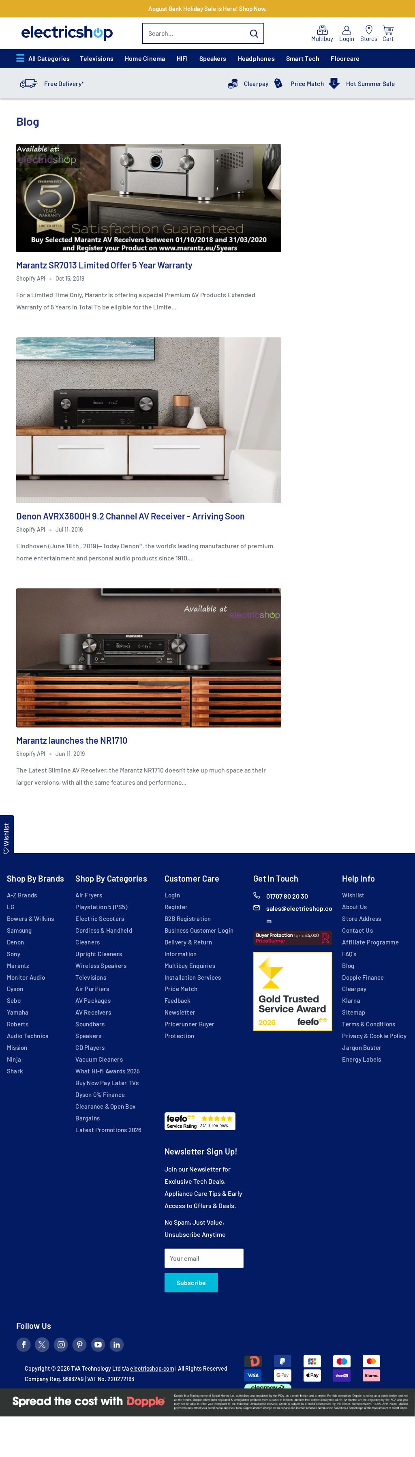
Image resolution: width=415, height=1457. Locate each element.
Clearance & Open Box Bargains (105, 1112)
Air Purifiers (92, 988)
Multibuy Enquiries (190, 965)
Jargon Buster (361, 1047)
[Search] (254, 33)
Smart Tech (302, 58)
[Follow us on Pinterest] (79, 1346)
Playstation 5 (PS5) (101, 906)
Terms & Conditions (368, 1024)
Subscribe (191, 1282)
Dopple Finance (363, 977)
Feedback (178, 1000)
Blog (348, 965)
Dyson (15, 988)
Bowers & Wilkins (30, 918)
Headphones (256, 58)
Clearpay (256, 83)
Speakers (213, 58)
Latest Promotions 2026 (108, 1129)
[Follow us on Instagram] (60, 1346)
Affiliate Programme (370, 942)
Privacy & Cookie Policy (374, 1035)
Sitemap (353, 1012)
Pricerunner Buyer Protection (190, 1029)
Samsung (19, 930)
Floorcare (345, 58)
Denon (15, 942)
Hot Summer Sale (370, 83)
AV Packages (93, 1000)
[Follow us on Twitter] (42, 1346)
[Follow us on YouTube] (98, 1346)
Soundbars (90, 1024)
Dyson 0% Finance (100, 1094)
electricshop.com (152, 1368)
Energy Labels (361, 1059)
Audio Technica (28, 1035)
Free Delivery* (64, 83)
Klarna (351, 1000)
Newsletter (180, 1012)
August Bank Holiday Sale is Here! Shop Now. (207, 8)
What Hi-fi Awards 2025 (107, 1071)
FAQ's (349, 953)
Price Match (307, 83)
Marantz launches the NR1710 (72, 740)
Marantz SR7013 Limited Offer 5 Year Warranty (104, 265)
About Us (354, 906)
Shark (15, 1071)
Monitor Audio (26, 977)
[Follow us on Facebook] (23, 1346)
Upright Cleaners (98, 953)
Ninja (14, 1059)
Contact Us (357, 930)
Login (172, 895)
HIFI (182, 58)
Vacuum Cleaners (98, 1059)
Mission (17, 1047)
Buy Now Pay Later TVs (107, 1082)
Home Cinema (145, 58)
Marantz (18, 965)
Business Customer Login (199, 930)
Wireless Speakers (100, 965)
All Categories (49, 58)
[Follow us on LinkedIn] (116, 1346)
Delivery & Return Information (188, 947)
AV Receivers (93, 1012)
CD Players (90, 1047)
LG (10, 906)
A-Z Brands (22, 895)
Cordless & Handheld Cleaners (103, 936)
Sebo (14, 1000)
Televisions (96, 58)
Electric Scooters (99, 918)
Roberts (18, 1024)
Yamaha (17, 1012)
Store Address (361, 918)
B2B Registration (188, 918)
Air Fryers (88, 895)
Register (176, 906)
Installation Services (193, 977)
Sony (13, 953)
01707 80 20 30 (287, 896)
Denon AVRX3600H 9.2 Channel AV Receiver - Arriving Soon (130, 516)
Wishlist (353, 895)
